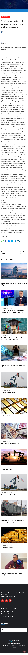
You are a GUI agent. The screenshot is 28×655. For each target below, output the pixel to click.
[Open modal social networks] (18, 241)
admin (9, 32)
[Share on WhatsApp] (2, 241)
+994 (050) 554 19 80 (8, 611)
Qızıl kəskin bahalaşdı (7, 547)
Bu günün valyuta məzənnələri (10, 443)
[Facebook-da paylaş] (5, 241)
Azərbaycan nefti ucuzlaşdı (9, 392)
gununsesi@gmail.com (8, 613)
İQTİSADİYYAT (5, 16)
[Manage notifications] (24, 652)
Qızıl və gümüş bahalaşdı (8, 418)
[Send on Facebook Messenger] (9, 241)
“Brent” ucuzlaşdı (6, 469)
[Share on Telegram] (15, 241)
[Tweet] (12, 241)
